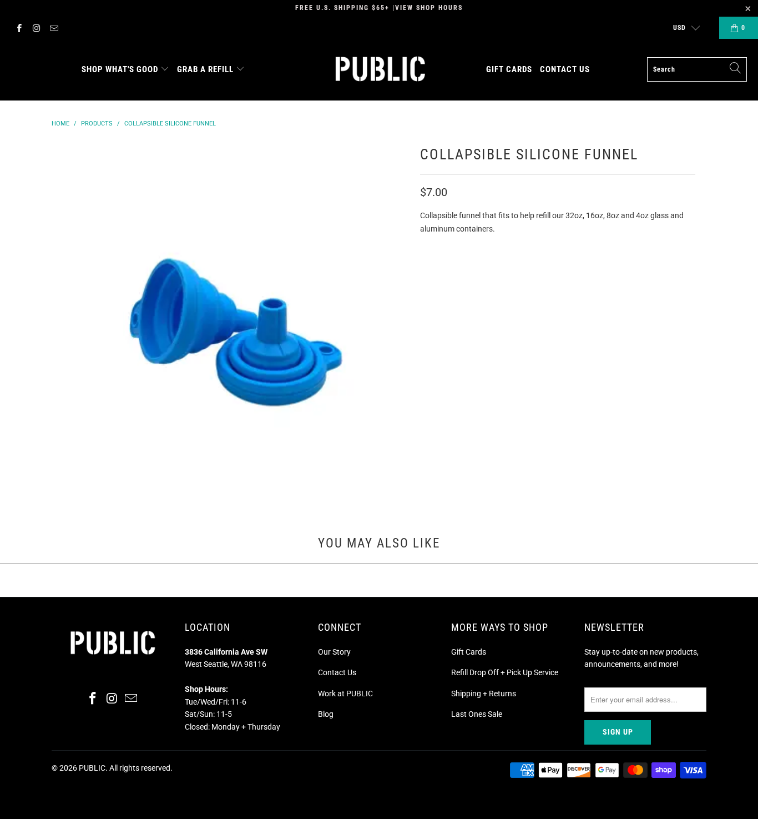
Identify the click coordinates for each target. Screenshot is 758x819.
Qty (427, 250)
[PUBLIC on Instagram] (36, 28)
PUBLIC (92, 767)
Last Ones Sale (476, 714)
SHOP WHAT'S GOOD (120, 69)
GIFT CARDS (509, 69)
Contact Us (337, 672)
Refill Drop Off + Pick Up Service (504, 672)
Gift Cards (468, 651)
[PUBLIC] (380, 69)
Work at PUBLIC (345, 693)
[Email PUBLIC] (53, 28)
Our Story (334, 651)
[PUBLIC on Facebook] (18, 28)
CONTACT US (565, 69)
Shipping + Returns (483, 693)
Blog (325, 714)
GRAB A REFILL (205, 69)
